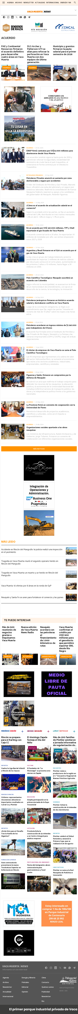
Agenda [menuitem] (10, 2)
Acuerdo (6, 68)
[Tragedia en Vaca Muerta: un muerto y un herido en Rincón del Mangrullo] (71, 571)
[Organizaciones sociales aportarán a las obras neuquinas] (12, 424)
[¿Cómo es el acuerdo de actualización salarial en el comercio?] (12, 202)
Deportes (7, 748)
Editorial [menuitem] (25, 987)
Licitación (31, 828)
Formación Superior (8, 859)
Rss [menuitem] (43, 1001)
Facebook (4, 17)
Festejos (32, 748)
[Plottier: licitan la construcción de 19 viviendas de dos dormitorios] (65, 814)
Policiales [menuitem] (25, 982)
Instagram (8, 17)
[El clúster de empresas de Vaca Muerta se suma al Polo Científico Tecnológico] (12, 347)
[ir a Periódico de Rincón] (8, 731)
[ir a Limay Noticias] (60, 731)
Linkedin (12, 17)
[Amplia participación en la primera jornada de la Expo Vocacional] (39, 809)
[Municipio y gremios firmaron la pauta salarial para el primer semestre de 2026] (65, 65)
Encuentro (57, 768)
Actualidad (27, 656)
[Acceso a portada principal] (39, 12)
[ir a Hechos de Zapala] (34, 731)
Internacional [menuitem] (52, 2)
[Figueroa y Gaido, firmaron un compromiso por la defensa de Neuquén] (12, 372)
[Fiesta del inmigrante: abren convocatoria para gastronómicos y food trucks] (39, 876)
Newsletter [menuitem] (28, 2)
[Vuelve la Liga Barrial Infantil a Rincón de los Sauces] (13, 775)
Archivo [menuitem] (18, 2)
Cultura (30, 765)
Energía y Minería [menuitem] (67, 2)
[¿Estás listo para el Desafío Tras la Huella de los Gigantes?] (13, 840)
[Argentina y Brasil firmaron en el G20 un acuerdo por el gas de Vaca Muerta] (12, 247)
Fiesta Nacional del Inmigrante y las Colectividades (39, 862)
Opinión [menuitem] (25, 992)
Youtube (20, 17)
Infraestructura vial (49, 656)
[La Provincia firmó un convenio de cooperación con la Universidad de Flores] (12, 402)
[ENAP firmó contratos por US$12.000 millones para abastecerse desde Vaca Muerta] (12, 148)
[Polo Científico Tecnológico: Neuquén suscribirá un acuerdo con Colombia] (12, 275)
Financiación (66, 656)
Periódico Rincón (7, 794)
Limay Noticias (58, 867)
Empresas (7, 656)
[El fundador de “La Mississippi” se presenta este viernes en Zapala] (39, 777)
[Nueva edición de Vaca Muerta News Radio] (29, 654)
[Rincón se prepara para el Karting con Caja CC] (13, 746)
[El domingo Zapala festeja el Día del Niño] (39, 746)
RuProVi (58, 751)
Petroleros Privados (34, 175)
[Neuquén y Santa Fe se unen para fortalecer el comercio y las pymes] (71, 594)
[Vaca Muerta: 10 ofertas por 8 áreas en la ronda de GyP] (71, 583)
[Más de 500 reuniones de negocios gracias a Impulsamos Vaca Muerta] (10, 654)
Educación (31, 797)
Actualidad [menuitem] (40, 2)
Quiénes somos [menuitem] (48, 987)
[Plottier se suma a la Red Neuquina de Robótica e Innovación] (65, 879)
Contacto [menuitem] (45, 982)
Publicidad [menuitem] (46, 992)
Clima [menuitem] (44, 978)
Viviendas (56, 802)
